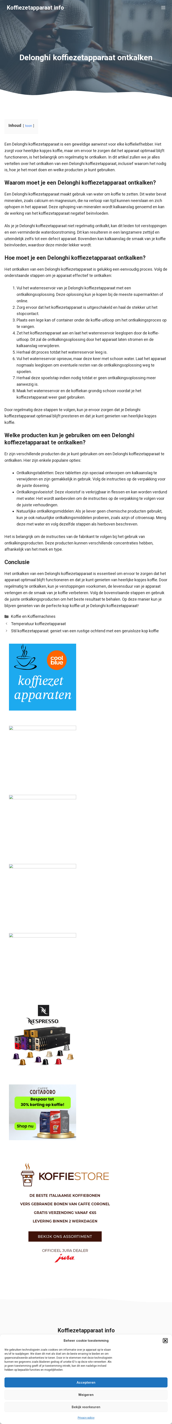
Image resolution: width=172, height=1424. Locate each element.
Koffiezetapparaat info (35, 7)
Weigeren (86, 1395)
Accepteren (86, 1383)
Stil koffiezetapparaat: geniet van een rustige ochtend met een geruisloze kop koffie (85, 631)
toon (28, 126)
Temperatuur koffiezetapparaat (38, 623)
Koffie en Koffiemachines (33, 616)
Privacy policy (86, 1417)
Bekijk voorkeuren (86, 1407)
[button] (165, 1340)
